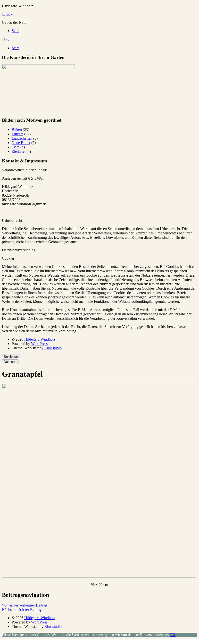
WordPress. (40, 344)
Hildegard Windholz (39, 339)
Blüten (17, 130)
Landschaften (22, 138)
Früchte (17, 134)
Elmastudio (53, 348)
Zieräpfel (18, 151)
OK (172, 635)
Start (15, 31)
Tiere (15, 147)
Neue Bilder (21, 143)
